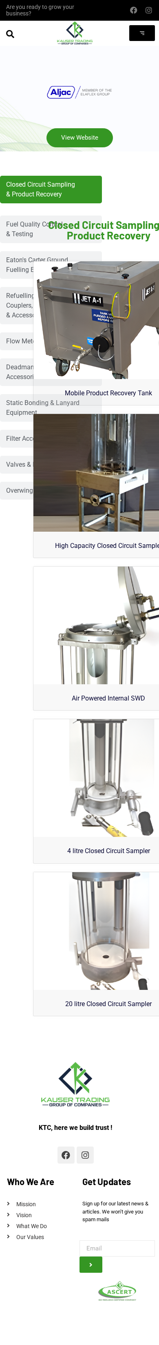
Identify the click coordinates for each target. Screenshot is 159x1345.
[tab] (51, 189)
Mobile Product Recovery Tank (108, 393)
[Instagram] (149, 10)
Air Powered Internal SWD (108, 698)
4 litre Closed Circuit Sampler (108, 851)
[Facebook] (133, 10)
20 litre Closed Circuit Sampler (108, 1004)
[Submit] (91, 1265)
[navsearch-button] (10, 34)
